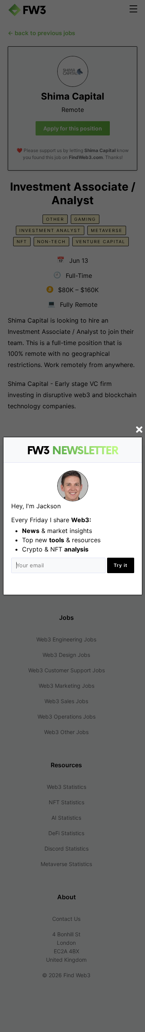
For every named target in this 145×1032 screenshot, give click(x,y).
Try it (121, 565)
